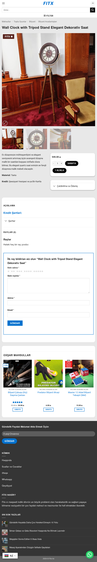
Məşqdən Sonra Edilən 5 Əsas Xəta (25, 539)
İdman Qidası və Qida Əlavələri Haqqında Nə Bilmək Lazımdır (37, 531)
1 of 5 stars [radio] (8, 271)
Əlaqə (5, 472)
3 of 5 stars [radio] (19, 271)
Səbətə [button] (18, 409)
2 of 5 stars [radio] (12, 271)
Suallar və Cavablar (12, 466)
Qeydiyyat (7, 485)
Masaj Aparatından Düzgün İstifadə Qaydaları (29, 547)
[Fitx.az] (48, 3)
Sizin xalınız (13, 267)
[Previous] (7, 79)
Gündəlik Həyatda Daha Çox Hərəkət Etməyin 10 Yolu (33, 522)
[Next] (90, 79)
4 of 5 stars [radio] (27, 271)
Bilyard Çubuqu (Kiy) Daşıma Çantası (17, 394)
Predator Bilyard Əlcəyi (48, 392)
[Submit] (92, 10)
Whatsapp (7, 479)
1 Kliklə (59, 170)
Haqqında (7, 460)
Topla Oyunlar (20, 21)
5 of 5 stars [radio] (37, 271)
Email (10, 310)
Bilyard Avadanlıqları (47, 21)
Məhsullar (6, 21)
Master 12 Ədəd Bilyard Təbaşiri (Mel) (79, 394)
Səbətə (72, 163)
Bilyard (32, 21)
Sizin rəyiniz (13, 275)
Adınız (11, 297)
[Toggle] (54, 186)
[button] (3, 3)
